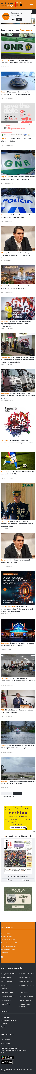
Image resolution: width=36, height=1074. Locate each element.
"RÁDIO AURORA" (6, 982)
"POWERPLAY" (23, 992)
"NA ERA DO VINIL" (7, 992)
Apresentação (5, 933)
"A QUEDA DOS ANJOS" (26, 996)
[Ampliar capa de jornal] (18, 856)
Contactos (4, 953)
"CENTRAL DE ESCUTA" (26, 974)
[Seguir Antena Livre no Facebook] (2, 957)
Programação (5, 1017)
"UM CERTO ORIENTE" (26, 1000)
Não (13, 19)
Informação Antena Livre (9, 1020)
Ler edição (26, 880)
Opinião (3, 1027)
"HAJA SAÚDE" (5, 1004)
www (10, 880)
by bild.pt (4, 1071)
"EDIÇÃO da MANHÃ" (8, 974)
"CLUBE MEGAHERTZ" (8, 996)
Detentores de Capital (8, 940)
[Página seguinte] (15, 793)
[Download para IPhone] (18, 1062)
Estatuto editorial (6, 936)
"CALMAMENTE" (6, 1000)
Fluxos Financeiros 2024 (9, 943)
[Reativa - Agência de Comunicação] (18, 818)
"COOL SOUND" (6, 978)
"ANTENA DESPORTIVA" (26, 986)
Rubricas (4, 1024)
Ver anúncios (5, 1040)
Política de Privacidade (8, 946)
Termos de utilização (8, 949)
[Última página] (19, 793)
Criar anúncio (5, 1043)
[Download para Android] (17, 1057)
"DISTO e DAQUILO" (25, 982)
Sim (18, 19)
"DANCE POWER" (24, 978)
